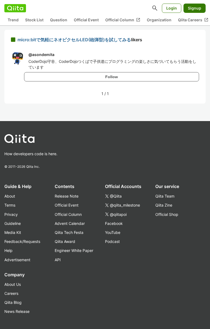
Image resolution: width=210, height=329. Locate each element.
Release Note (66, 196)
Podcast (112, 241)
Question (58, 19)
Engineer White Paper (74, 250)
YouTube (112, 232)
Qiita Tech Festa (69, 232)
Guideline (12, 223)
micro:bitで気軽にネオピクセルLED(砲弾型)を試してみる (74, 39)
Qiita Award (65, 241)
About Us (12, 284)
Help (8, 250)
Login (171, 8)
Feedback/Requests (22, 241)
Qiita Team (164, 196)
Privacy (11, 214)
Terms (9, 205)
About (9, 196)
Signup (194, 8)
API (58, 259)
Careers (11, 293)
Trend (13, 19)
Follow (111, 77)
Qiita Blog (13, 302)
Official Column (122, 20)
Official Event (86, 19)
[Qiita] (15, 8)
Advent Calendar (70, 223)
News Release (17, 311)
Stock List (34, 19)
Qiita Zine (163, 205)
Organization (159, 19)
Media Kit (12, 232)
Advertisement (17, 259)
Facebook (114, 223)
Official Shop (166, 214)
